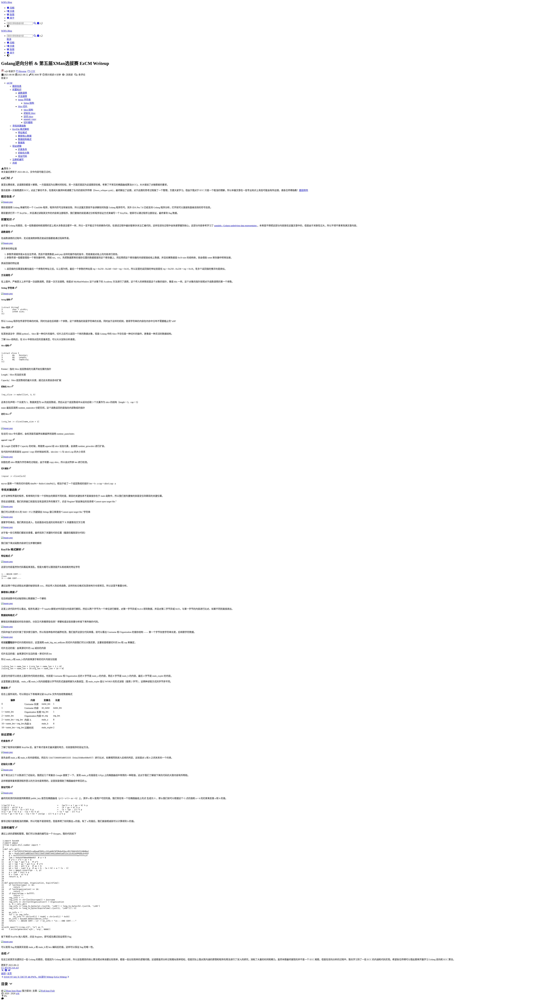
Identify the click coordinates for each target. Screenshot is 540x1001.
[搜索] (35, 23)
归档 (11, 8)
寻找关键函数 (19, 126)
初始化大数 (23, 153)
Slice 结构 (28, 110)
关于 (11, 18)
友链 (11, 14)
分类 (11, 11)
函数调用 (22, 93)
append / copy (30, 119)
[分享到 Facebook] (5, 970)
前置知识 (16, 89)
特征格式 (22, 132)
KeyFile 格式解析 (20, 129)
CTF (32, 71)
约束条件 (22, 149)
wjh (17, 993)
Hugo (18, 991)
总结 (14, 163)
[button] (270, 996)
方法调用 (22, 96)
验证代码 (22, 156)
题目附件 (303, 190)
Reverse (22, 71)
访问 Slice (28, 116)
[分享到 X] (2, 970)
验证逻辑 (16, 146)
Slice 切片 (22, 106)
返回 (3, 973)
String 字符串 (24, 99)
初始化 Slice (29, 113)
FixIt (52, 991)
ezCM (9, 83)
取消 (9, 39)
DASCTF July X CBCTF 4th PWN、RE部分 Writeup (28, 977)
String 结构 (29, 103)
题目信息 (16, 86)
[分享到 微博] (9, 970)
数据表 (21, 142)
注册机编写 (18, 159)
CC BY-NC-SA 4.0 (10, 968)
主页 (9, 973)
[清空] (38, 23)
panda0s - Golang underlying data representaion (235, 225)
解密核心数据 (25, 136)
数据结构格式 (25, 139)
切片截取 (28, 122)
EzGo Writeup (60, 977)
